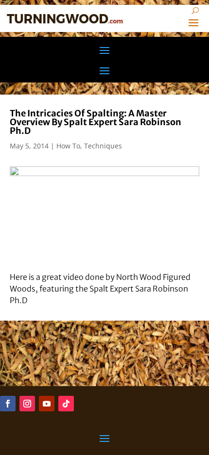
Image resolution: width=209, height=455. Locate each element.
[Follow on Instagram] (27, 403)
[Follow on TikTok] (66, 403)
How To (68, 145)
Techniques (103, 145)
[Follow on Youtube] (46, 403)
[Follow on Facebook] (8, 403)
